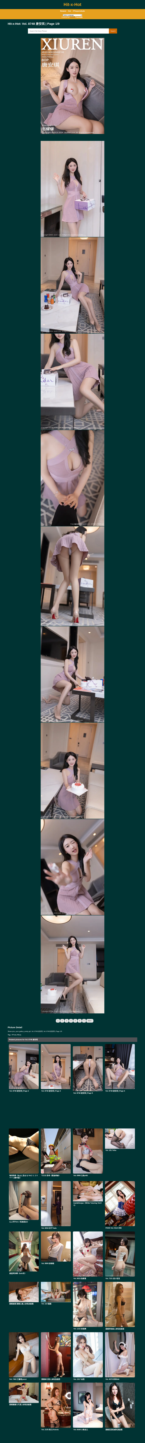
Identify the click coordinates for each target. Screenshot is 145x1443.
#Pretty (14, 1035)
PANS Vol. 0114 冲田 (114, 1228)
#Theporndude (79, 11)
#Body (19, 1035)
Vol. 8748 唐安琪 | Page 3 (51, 1091)
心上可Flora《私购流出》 (19, 1222)
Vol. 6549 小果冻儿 (80, 1430)
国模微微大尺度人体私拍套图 (20, 1404)
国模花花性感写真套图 (114, 1430)
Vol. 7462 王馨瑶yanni (18, 1379)
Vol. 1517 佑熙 (78, 1379)
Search (113, 31)
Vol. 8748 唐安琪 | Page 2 (19, 1091)
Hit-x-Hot (72, 4)
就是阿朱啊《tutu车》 (17, 1273)
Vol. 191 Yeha (111, 1150)
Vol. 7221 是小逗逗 (113, 1278)
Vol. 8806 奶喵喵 (47, 1263)
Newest (63, 11)
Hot (69, 11)
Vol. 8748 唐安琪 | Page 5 (83, 1093)
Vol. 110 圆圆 (46, 1304)
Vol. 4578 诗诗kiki (112, 1379)
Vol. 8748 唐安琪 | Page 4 (115, 1091)
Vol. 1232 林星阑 (79, 1329)
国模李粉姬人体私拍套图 (115, 1329)
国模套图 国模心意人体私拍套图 (21, 1304)
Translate (79, 17)
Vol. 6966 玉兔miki (80, 1175)
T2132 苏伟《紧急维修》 (50, 1175)
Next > (90, 1021)
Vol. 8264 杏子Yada (48, 1228)
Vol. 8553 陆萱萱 (79, 1278)
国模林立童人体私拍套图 (50, 1379)
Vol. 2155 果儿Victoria (50, 1430)
